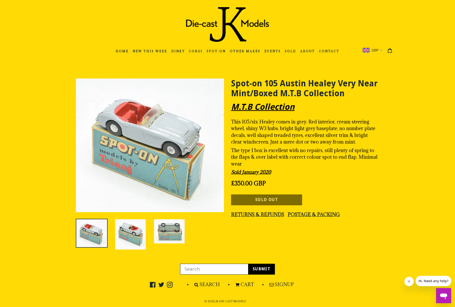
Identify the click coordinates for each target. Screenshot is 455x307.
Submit (261, 269)
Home (122, 51)
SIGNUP (284, 284)
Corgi (196, 51)
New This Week (150, 51)
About (307, 51)
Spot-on (216, 51)
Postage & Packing (314, 214)
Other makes (245, 51)
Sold (290, 51)
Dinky (178, 51)
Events (272, 51)
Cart (247, 284)
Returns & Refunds (257, 214)
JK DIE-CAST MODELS (230, 301)
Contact (329, 51)
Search (210, 284)
